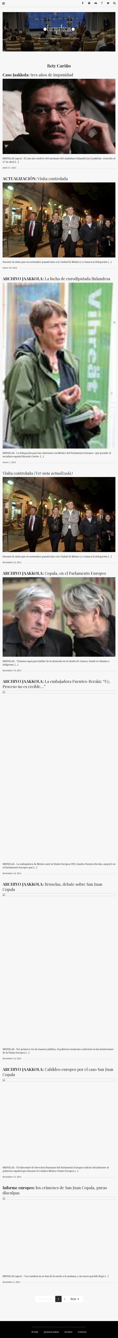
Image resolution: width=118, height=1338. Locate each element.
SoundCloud (94, 3)
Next (73, 1299)
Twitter (107, 3)
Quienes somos (51, 1332)
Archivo (68, 1332)
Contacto (82, 1332)
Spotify (88, 3)
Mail (101, 3)
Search (113, 3)
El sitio (35, 1332)
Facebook (82, 3)
